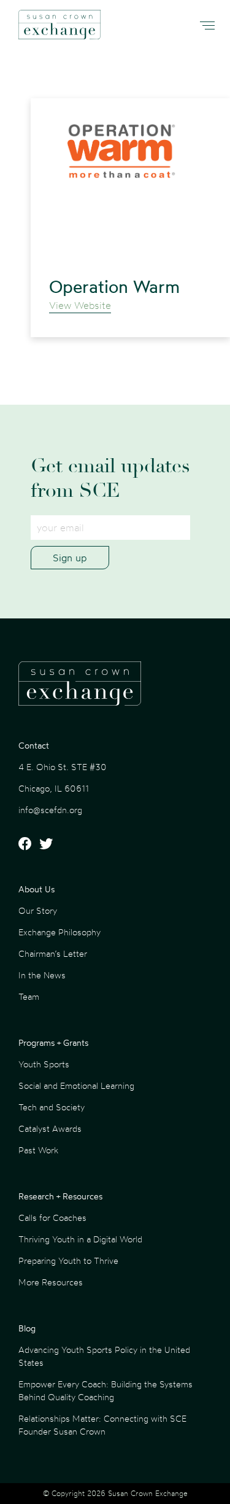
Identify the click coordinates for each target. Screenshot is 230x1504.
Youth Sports (43, 1064)
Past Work (38, 1150)
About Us (36, 889)
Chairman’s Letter (52, 953)
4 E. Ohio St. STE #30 (62, 767)
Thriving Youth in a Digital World (80, 1239)
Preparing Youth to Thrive (68, 1260)
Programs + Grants (53, 1042)
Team (28, 996)
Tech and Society (51, 1107)
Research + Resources (60, 1196)
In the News (42, 975)
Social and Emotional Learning (76, 1085)
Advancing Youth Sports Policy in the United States (104, 1356)
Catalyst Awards (50, 1128)
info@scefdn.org (50, 810)
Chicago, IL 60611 (53, 788)
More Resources (50, 1282)
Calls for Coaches (52, 1217)
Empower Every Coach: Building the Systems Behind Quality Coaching (105, 1390)
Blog (27, 1328)
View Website (80, 305)
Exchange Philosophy (59, 932)
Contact (33, 745)
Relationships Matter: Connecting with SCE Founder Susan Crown (102, 1424)
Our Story (37, 910)
